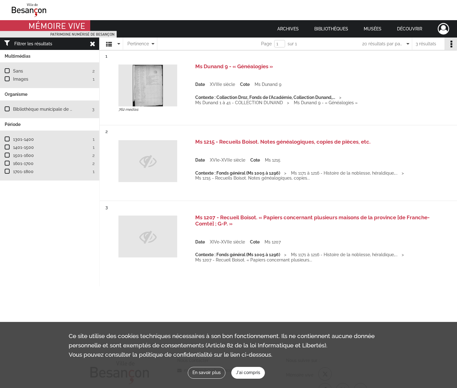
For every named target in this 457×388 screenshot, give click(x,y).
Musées (372, 28)
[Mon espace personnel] (443, 29)
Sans (18, 71)
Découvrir (409, 28)
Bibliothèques (331, 28)
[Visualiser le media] (147, 85)
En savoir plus (206, 372)
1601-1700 (23, 163)
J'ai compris (248, 372)
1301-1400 (23, 139)
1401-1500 (23, 147)
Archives (288, 28)
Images (20, 79)
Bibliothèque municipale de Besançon (51, 109)
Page (266, 43)
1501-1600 (23, 155)
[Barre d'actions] (451, 44)
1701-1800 (23, 171)
